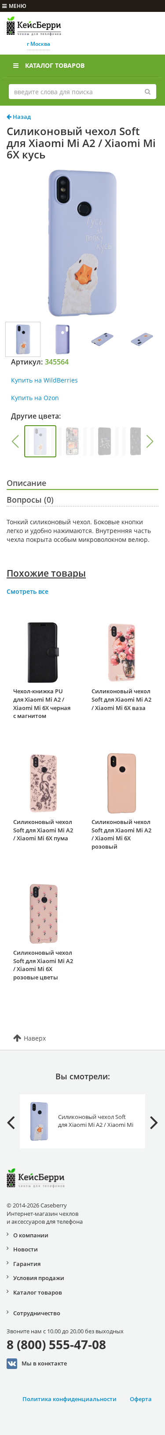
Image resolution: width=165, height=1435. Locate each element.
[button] (15, 441)
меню (17, 6)
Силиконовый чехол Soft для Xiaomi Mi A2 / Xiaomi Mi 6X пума (43, 830)
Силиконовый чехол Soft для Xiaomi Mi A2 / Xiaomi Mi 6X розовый (121, 834)
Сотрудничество (36, 1313)
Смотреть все (27, 591)
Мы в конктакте (44, 1363)
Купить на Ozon (35, 398)
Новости (25, 1249)
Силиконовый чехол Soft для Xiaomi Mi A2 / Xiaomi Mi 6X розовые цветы (43, 965)
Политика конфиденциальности (69, 1399)
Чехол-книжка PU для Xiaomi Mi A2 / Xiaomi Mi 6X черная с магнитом (41, 703)
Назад (21, 117)
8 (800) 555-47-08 (56, 1344)
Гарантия (26, 1264)
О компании (30, 1235)
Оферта (141, 1399)
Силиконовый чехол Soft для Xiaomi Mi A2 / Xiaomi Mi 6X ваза (121, 699)
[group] (40, 441)
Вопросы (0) (30, 499)
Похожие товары (46, 573)
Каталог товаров (54, 65)
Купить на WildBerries (44, 380)
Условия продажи (38, 1278)
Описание (26, 483)
